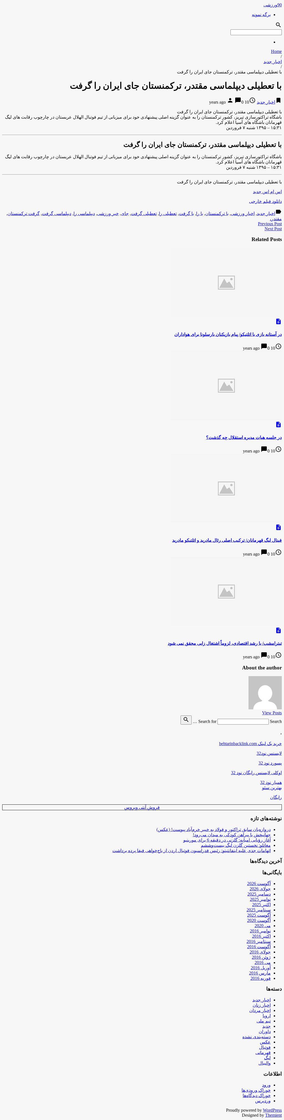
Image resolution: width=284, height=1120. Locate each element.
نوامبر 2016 (260, 931)
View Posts (272, 712)
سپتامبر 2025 (259, 909)
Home (276, 51)
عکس (265, 1042)
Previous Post (270, 223)
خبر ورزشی (108, 213)
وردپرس (263, 1100)
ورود (266, 1085)
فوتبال (265, 1047)
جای (125, 213)
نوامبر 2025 (260, 899)
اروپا (267, 1015)
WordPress (272, 1110)
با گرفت (186, 213)
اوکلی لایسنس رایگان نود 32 (256, 772)
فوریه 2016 (260, 978)
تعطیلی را (168, 213)
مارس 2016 (260, 973)
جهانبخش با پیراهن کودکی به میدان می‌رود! (232, 834)
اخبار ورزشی (243, 213)
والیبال (264, 1063)
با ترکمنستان (217, 213)
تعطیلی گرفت (144, 213)
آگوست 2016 (259, 946)
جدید (266, 1026)
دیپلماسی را (84, 213)
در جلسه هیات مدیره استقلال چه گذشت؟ (244, 437)
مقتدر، (276, 218)
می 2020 (263, 925)
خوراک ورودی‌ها (256, 1090)
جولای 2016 (260, 952)
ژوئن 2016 (261, 957)
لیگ (267, 1057)
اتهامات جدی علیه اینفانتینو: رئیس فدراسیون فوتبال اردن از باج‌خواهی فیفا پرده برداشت (191, 850)
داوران (265, 1031)
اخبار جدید (272, 61)
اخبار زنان (262, 1005)
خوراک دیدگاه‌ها (257, 1095)
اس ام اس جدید (267, 191)
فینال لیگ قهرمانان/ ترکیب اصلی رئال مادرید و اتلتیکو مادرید (227, 540)
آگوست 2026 (259, 883)
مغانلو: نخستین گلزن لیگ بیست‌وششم (236, 845)
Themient (273, 1115)
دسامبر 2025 (259, 894)
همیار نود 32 (271, 782)
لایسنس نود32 (269, 753)
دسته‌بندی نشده (256, 1036)
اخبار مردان (260, 1010)
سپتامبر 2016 (259, 941)
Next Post (273, 228)
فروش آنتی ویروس (142, 807)
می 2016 (263, 962)
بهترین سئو (272, 787)
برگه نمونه (261, 14)
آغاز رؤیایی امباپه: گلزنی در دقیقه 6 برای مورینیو (227, 840)
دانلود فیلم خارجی (265, 201)
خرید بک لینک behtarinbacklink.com (250, 743)
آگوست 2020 (259, 920)
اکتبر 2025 (261, 904)
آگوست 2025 (259, 915)
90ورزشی (272, 4)
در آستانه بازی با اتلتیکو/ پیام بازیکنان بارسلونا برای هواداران (228, 334)
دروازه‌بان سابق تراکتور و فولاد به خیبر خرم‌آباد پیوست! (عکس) (213, 829)
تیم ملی (264, 1021)
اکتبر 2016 (261, 936)
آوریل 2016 (261, 967)
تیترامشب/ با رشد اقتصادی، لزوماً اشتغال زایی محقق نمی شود (225, 643)
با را (199, 213)
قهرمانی (263, 1052)
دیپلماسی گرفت (56, 213)
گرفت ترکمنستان (23, 213)
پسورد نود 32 (270, 763)
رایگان (276, 797)
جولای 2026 (260, 888)
